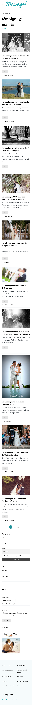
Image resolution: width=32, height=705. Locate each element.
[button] (2, 4)
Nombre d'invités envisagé (8, 604)
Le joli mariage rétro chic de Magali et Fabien (14, 244)
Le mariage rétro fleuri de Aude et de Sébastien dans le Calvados (16, 333)
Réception (4, 681)
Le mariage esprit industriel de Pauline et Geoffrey (15, 57)
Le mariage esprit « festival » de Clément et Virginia (16, 149)
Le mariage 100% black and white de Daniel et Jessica (14, 198)
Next (18, 527)
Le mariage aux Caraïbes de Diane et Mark (14, 403)
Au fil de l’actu (6, 665)
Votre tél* (4, 589)
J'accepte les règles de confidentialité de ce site (15, 556)
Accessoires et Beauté (7, 686)
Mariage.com (7, 694)
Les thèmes (20, 676)
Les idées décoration (22, 681)
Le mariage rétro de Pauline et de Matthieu (15, 286)
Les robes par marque (7, 670)
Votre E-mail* (5, 583)
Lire (5, 71)
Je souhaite (4, 610)
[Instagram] (3, 537)
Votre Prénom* (5, 570)
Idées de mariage (6, 676)
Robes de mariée (21, 665)
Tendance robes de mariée (22, 671)
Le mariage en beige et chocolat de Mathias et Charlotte (15, 103)
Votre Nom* (5, 576)
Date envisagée (5, 597)
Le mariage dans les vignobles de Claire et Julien (15, 453)
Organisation (20, 686)
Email (3, 548)
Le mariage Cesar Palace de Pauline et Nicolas (14, 499)
